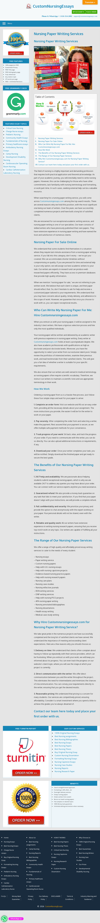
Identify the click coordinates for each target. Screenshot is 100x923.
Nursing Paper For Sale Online (50, 141)
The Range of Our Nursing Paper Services (55, 156)
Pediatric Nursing (13, 134)
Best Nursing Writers (86, 853)
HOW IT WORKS (59, 838)
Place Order (91, 12)
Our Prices (82, 864)
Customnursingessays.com (52, 201)
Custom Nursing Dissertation (67, 755)
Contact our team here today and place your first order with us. (64, 164)
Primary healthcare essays (17, 144)
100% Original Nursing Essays (67, 733)
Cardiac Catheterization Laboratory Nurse (7, 886)
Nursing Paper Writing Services (56, 41)
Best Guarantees (85, 849)
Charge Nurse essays (14, 131)
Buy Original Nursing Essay (66, 752)
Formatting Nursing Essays (66, 758)
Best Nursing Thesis (63, 749)
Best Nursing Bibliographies (66, 739)
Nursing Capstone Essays (65, 762)
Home (6, 838)
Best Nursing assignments (65, 736)
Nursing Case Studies (63, 765)
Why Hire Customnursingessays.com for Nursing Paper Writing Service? (63, 160)
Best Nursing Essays (63, 742)
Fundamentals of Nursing (16, 141)
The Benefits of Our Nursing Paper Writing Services (59, 153)
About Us (32, 838)
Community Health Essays (17, 138)
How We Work (44, 150)
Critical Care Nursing (14, 128)
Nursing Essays (9, 842)
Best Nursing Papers (63, 746)
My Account (78, 12)
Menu (10, 23)
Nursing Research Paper (65, 771)
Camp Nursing (12, 154)
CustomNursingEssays (53, 6)
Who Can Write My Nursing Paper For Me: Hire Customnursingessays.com (56, 145)
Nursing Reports (61, 768)
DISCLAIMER (55, 896)
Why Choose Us (84, 838)
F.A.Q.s (3, 896)
